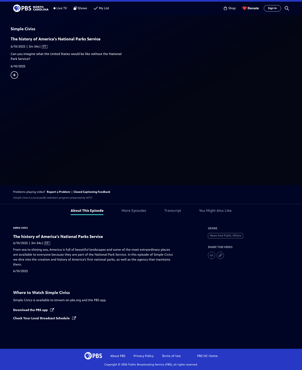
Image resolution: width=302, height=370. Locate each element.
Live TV (61, 8)
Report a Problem (58, 192)
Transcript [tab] (172, 210)
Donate (253, 8)
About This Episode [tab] (87, 210)
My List (104, 8)
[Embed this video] (211, 255)
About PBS (117, 356)
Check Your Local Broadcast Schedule (41, 318)
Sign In (272, 8)
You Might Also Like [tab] (215, 210)
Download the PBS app (30, 310)
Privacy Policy (144, 356)
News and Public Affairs (225, 235)
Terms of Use (171, 356)
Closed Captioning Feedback (92, 192)
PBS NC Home (207, 356)
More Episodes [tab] (134, 210)
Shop (232, 8)
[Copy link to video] (220, 255)
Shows (82, 8)
